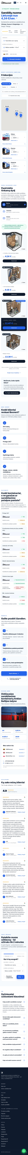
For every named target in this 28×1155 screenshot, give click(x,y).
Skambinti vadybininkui (9, 977)
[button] (20, 115)
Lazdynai (3, 1132)
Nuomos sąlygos (5, 1116)
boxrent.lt (21, 749)
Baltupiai (3, 1146)
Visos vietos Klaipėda (13, 172)
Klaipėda (14, 87)
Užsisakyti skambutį (15, 59)
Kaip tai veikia (4, 1102)
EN (17, 2)
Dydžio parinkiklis (5, 1104)
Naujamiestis (4, 1134)
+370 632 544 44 (9, 761)
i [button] (16, 18)
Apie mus (3, 1086)
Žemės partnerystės (6, 1118)
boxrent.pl (21, 756)
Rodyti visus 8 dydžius (13, 372)
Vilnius (15, 83)
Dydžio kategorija (7, 44)
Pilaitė (2, 1136)
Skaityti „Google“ (21, 812)
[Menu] (25, 2)
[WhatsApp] (24, 1151)
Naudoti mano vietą (15, 95)
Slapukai (3, 1113)
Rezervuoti (14, 260)
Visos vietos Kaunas (13, 158)
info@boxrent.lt (9, 763)
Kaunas (4, 87)
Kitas (19, 977)
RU (20, 2)
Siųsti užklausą (13, 673)
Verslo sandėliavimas (6, 1088)
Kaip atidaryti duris (5, 1097)
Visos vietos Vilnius (13, 143)
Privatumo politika (5, 1111)
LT (15, 2)
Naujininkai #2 (4, 1139)
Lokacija (4, 37)
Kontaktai (3, 1100)
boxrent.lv (21, 752)
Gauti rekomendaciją (12, 393)
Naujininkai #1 (4, 1141)
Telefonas (5, 51)
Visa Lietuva (6, 83)
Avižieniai (3, 1143)
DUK (2, 1095)
